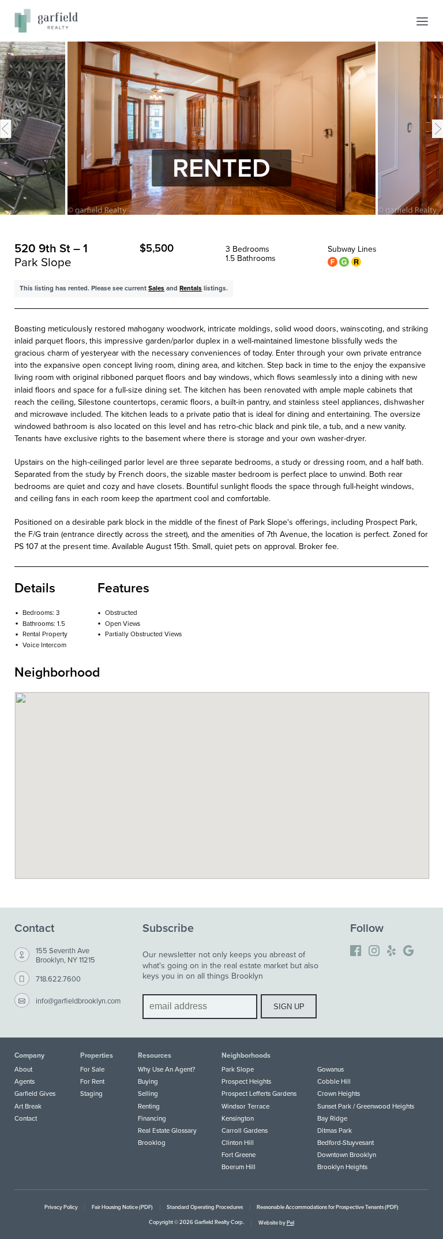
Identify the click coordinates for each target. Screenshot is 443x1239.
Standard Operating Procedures (205, 1207)
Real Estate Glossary (167, 1130)
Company (29, 1055)
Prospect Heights (246, 1081)
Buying (148, 1081)
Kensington (238, 1118)
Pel (290, 1222)
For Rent (92, 1081)
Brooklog (152, 1142)
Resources (154, 1055)
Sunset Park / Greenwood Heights (365, 1106)
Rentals (190, 288)
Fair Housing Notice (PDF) (122, 1207)
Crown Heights (338, 1093)
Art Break (28, 1106)
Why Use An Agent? (166, 1069)
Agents (24, 1081)
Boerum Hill (239, 1166)
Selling (148, 1093)
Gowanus (330, 1069)
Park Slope (238, 1069)
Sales (156, 288)
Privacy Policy (61, 1207)
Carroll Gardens (245, 1130)
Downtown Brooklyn (346, 1154)
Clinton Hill (238, 1142)
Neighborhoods (246, 1055)
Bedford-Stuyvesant (345, 1142)
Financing (152, 1118)
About (23, 1069)
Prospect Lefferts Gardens (259, 1093)
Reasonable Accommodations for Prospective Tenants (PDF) (328, 1207)
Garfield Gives (34, 1093)
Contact (25, 1118)
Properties (96, 1055)
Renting (149, 1106)
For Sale (92, 1069)
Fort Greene (239, 1154)
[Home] (46, 21)
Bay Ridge (332, 1118)
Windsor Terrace (245, 1106)
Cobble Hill (334, 1081)
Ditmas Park (334, 1130)
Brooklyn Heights (342, 1166)
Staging (91, 1093)
